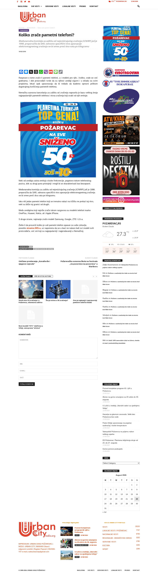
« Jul (104, 512)
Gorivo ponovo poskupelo (113, 449)
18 (111, 499)
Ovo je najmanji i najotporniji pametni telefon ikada (85, 301)
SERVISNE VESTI (52, 6)
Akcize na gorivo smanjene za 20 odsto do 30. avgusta (121, 398)
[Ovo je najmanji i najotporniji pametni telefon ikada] (85, 289)
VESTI (77, 535)
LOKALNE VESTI (69, 6)
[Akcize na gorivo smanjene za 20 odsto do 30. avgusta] (66, 543)
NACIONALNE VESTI (81, 545)
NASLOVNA (23, 6)
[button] (138, 6)
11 (111, 494)
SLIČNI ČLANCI (26, 276)
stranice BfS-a (33, 228)
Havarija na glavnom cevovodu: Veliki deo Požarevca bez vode (119, 415)
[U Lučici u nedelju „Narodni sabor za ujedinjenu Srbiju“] (66, 555)
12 (116, 494)
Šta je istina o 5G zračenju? (57, 300)
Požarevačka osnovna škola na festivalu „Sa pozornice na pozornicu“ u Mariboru (79, 264)
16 (137, 494)
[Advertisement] (97, 17)
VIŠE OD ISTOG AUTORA (42, 276)
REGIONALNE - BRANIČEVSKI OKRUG (117, 538)
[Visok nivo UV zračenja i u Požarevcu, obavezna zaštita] (31, 289)
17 (105, 499)
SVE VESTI (35, 6)
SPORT (105, 549)
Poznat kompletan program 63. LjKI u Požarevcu (117, 389)
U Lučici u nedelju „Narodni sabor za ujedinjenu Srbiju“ (121, 407)
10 (105, 494)
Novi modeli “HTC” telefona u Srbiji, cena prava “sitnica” (31, 327)
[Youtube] (29, 2)
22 (132, 499)
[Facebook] (17, 2)
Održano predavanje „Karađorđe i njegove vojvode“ (34, 262)
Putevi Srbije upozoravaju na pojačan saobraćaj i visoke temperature (117, 424)
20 (122, 499)
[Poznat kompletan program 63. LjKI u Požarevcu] (66, 531)
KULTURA (106, 545)
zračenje (50, 249)
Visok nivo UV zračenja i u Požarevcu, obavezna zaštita (30, 301)
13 (122, 494)
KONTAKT (94, 6)
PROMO (82, 6)
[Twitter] (25, 2)
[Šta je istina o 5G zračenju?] (58, 289)
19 (116, 499)
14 (127, 494)
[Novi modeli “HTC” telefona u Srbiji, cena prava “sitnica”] (31, 315)
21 (127, 499)
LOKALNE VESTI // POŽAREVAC (114, 531)
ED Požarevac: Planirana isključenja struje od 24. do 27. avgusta (120, 441)
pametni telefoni (39, 249)
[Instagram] (21, 2)
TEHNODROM (24, 30)
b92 (31, 246)
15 (132, 494)
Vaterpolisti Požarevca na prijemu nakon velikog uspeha (118, 433)
